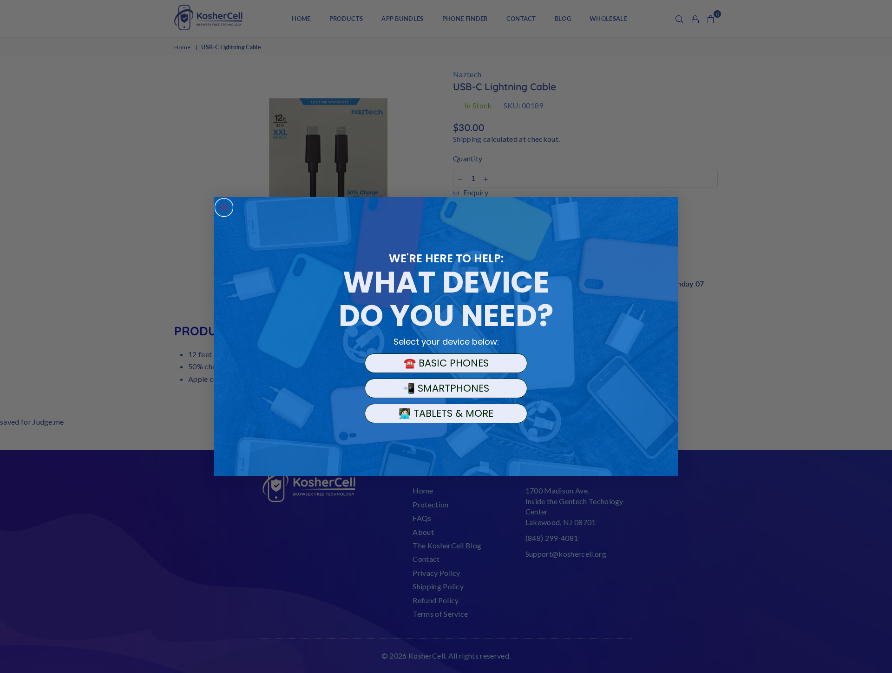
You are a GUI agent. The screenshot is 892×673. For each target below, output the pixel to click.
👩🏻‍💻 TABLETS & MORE (446, 413)
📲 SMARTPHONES (446, 388)
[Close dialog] (224, 207)
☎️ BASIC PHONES (446, 363)
